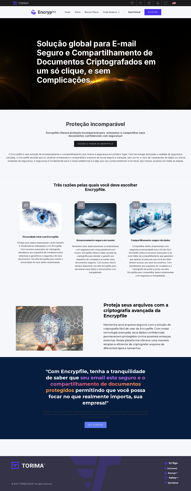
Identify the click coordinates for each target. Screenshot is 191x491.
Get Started (95, 425)
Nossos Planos (92, 12)
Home (67, 12)
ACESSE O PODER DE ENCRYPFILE (95, 144)
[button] (174, 3)
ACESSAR (153, 12)
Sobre (78, 12)
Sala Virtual (134, 12)
